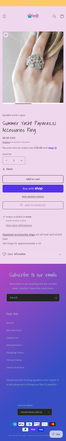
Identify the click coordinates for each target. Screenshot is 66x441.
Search (10, 322)
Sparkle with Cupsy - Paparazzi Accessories (28, 435)
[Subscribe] (55, 297)
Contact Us (12, 337)
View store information (19, 225)
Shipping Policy (15, 352)
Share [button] (9, 169)
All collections (14, 330)
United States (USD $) (31, 412)
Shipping (6, 142)
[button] (4, 16)
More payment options (33, 196)
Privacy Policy (14, 360)
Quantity (7, 154)
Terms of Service (15, 367)
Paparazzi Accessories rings (19, 234)
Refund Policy (14, 345)
